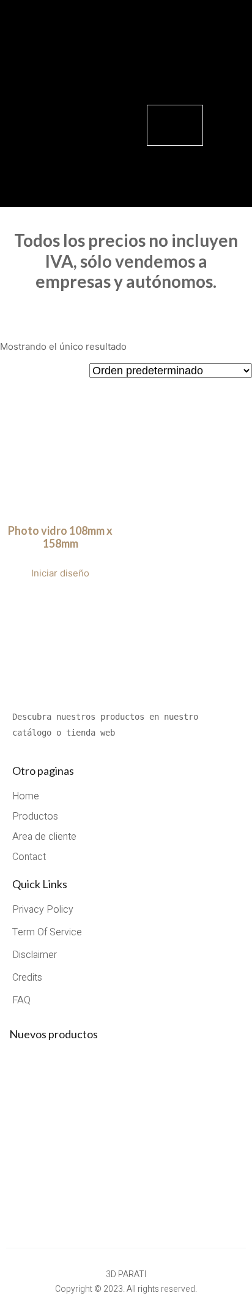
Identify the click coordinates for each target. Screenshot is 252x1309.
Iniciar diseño (60, 573)
